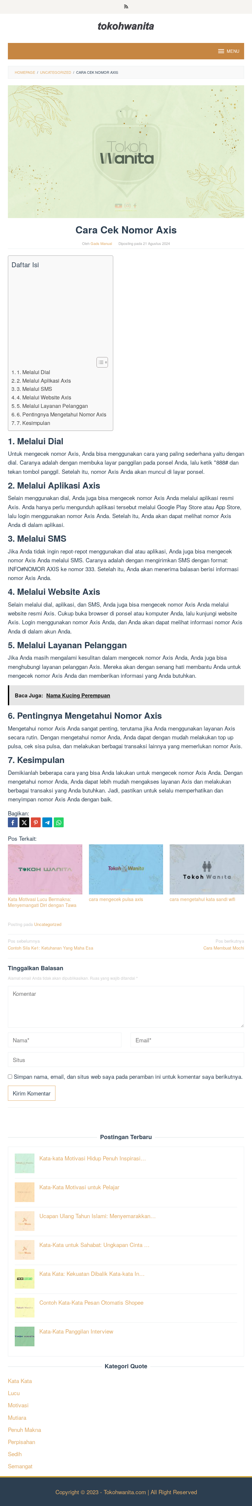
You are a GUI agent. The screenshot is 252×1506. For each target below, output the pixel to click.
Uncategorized (47, 924)
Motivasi (18, 1405)
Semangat (20, 1466)
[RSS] (126, 7)
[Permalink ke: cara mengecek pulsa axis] (126, 869)
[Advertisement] (58, 313)
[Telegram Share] (47, 822)
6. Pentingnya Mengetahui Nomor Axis (61, 414)
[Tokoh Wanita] (126, 25)
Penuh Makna (24, 1429)
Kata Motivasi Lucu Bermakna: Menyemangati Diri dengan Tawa (42, 902)
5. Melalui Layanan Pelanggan (52, 406)
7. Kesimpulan (33, 423)
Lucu (14, 1393)
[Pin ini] (36, 822)
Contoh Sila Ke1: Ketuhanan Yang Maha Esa (50, 944)
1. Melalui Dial (33, 372)
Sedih (15, 1454)
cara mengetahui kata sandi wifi (202, 899)
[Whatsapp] (59, 822)
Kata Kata (20, 1380)
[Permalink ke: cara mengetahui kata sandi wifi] (207, 869)
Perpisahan (21, 1441)
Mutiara (17, 1417)
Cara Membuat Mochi (223, 944)
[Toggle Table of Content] (99, 362)
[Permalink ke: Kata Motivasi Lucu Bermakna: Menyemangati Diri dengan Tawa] (45, 869)
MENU (233, 51)
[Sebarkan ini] (13, 822)
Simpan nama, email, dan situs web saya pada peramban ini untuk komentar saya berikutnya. (128, 1076)
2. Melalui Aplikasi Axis (44, 380)
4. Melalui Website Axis (44, 397)
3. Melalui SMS (34, 388)
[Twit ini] (24, 822)
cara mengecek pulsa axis (116, 899)
